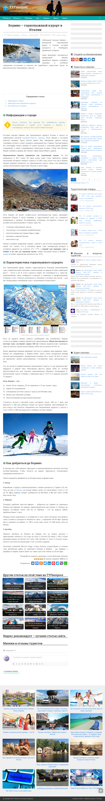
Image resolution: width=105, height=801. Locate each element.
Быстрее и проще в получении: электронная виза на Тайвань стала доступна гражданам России (91, 117)
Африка (55, 18)
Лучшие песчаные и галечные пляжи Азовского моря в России (86, 759)
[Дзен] (81, 60)
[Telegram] (89, 60)
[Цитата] (30, 664)
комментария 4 (89, 225)
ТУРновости (7, 18)
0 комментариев (89, 200)
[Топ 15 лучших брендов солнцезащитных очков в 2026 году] (74, 243)
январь (5, 254)
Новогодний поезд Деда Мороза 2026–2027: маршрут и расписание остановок (89, 272)
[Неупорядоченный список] (28, 664)
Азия (37, 18)
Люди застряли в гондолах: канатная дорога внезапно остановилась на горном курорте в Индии (91, 170)
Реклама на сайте (78, 798)
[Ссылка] (36, 664)
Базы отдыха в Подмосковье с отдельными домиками (52, 766)
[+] (42, 664)
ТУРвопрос (18, 7)
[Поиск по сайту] (99, 18)
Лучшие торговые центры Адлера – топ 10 (18, 732)
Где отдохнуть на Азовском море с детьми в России (19, 759)
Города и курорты (13, 35)
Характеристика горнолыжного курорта (20, 103)
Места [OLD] (34, 35)
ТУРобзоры (28, 18)
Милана (19, 490)
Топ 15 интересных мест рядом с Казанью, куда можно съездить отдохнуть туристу (52, 710)
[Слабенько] (37, 559)
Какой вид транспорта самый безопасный (52, 788)
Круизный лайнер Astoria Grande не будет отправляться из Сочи (91, 82)
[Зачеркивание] (22, 664)
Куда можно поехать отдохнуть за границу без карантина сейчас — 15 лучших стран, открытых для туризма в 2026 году (86, 734)
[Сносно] (38, 559)
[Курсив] (16, 664)
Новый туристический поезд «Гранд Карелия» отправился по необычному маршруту (91, 73)
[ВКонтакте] (93, 60)
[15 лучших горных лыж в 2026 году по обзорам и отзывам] (74, 232)
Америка (46, 18)
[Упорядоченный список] (25, 664)
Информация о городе (14, 101)
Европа (64, 18)
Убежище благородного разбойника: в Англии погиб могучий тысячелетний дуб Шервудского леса (91, 159)
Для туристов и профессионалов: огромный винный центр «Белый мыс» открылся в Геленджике (91, 138)
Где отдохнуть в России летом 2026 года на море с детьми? (86, 710)
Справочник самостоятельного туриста (22, 11)
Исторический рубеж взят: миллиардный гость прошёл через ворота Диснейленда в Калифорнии (91, 94)
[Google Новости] (85, 60)
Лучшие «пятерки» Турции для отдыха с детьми (52, 733)
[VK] (33, 563)
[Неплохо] (40, 559)
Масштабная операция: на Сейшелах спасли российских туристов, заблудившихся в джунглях (91, 105)
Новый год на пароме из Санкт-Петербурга (86, 788)
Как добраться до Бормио (15, 106)
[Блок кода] (33, 664)
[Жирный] (13, 664)
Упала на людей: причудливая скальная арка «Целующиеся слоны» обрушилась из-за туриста (91, 148)
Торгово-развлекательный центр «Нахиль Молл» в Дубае (18, 710)
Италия (24, 35)
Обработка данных (89, 798)
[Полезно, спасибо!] (42, 559)
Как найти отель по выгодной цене (18, 791)
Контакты (99, 798)
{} (39, 664)
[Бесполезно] (35, 559)
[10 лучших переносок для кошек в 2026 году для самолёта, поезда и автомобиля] (74, 197)
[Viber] (61, 563)
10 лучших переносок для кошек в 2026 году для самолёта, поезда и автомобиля (90, 196)
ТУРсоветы (16, 18)
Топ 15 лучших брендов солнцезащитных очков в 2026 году (90, 242)
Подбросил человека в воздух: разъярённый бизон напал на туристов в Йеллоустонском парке (91, 128)
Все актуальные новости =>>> (80, 183)
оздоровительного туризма (33, 138)
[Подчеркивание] (19, 664)
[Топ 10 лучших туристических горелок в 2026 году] (74, 208)
